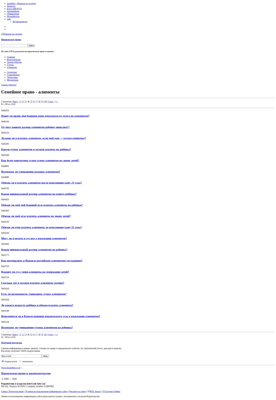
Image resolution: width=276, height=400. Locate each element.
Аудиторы (12, 72)
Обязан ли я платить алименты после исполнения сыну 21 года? (41, 182)
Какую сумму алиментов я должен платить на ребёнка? (36, 149)
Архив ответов (14, 62)
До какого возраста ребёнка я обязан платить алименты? (37, 305)
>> (56, 101)
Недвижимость (20, 21)
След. (51, 101)
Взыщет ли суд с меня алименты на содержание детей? (35, 271)
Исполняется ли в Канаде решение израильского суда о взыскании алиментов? (50, 316)
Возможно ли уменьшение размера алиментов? (30, 171)
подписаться (11, 361)
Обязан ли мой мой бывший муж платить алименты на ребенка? (42, 205)
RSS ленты (95, 391)
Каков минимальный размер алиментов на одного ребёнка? (39, 193)
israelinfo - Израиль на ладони (21, 3)
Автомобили (13, 11)
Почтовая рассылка (11, 343)
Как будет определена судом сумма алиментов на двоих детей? (40, 160)
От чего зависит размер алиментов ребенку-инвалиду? (35, 127)
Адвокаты (12, 67)
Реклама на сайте (77, 391)
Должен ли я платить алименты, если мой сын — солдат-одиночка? (43, 138)
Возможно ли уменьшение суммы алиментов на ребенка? (37, 327)
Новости (11, 6)
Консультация (13, 59)
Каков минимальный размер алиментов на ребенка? (34, 249)
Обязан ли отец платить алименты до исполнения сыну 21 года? (41, 227)
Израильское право (11, 39)
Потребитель (13, 16)
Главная (11, 57)
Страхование (13, 75)
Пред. (15, 101)
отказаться (27, 361)
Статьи (10, 65)
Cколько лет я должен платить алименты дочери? (32, 282)
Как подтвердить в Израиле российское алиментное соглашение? (42, 260)
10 (45, 101)
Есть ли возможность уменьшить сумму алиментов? (34, 294)
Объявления (13, 14)
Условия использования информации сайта (46, 391)
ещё (9, 19)
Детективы (12, 77)
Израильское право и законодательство (26, 373)
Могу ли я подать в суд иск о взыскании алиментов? (34, 238)
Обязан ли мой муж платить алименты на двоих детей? (36, 216)
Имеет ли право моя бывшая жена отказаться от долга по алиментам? (45, 115)
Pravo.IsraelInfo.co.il (10, 368)
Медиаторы (12, 80)
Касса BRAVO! (14, 8)
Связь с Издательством (12, 391)
